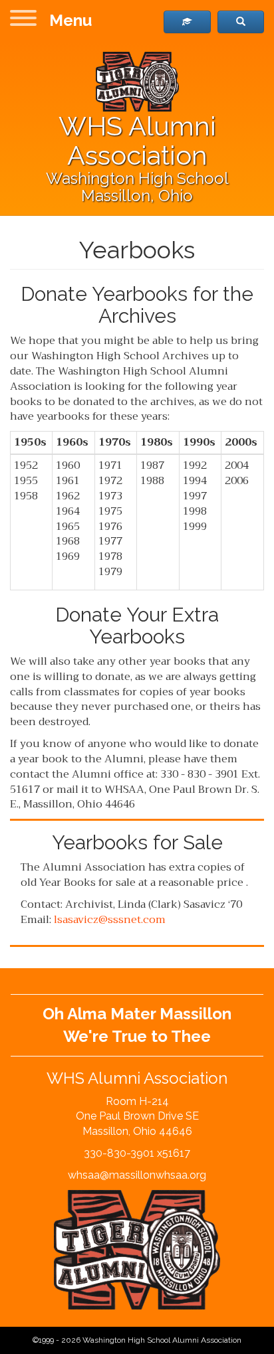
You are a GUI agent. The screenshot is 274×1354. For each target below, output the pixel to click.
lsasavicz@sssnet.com (110, 919)
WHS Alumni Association (137, 140)
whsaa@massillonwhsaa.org (137, 1175)
